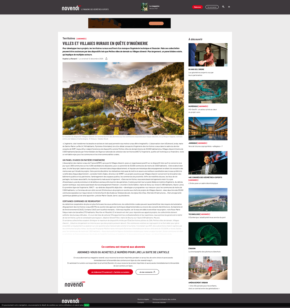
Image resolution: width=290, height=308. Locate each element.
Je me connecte (145, 272)
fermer (86, 305)
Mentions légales (143, 299)
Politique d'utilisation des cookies (164, 299)
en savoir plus (77, 305)
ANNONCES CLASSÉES (159, 302)
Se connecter (212, 7)
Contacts (141, 302)
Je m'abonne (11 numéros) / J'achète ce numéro (110, 272)
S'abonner (197, 7)
